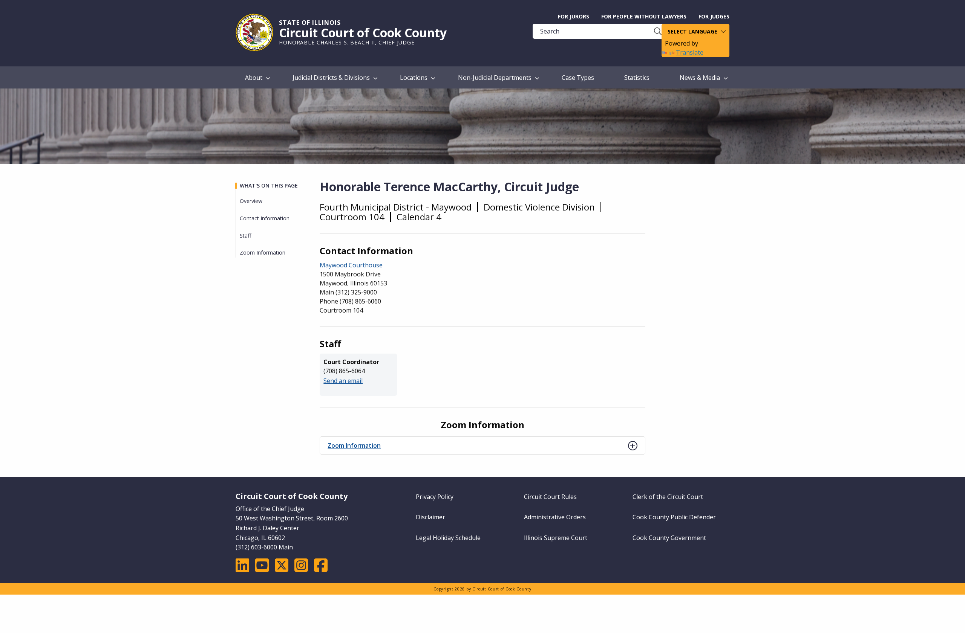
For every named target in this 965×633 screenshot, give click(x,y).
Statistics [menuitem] (636, 77)
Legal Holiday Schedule (448, 538)
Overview (251, 200)
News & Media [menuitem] (700, 77)
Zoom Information (354, 445)
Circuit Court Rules (550, 497)
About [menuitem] (253, 77)
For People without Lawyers (643, 16)
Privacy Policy (434, 497)
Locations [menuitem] (413, 77)
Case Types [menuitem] (578, 77)
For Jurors (573, 16)
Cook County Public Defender (674, 517)
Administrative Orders (555, 517)
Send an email (343, 381)
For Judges (713, 16)
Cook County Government (669, 538)
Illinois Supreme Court (555, 538)
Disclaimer (430, 517)
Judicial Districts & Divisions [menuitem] (331, 77)
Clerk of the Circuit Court (668, 497)
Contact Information (265, 218)
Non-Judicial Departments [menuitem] (495, 77)
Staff (245, 235)
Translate (689, 52)
